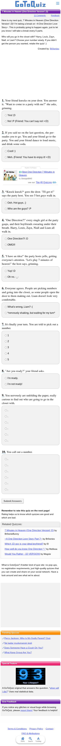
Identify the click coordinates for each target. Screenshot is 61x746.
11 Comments (40, 16)
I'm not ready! (14, 384)
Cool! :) (11, 151)
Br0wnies (54, 48)
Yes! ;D (11, 115)
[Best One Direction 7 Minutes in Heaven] (10, 175)
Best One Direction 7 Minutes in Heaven (37, 173)
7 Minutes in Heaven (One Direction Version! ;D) (29, 530)
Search (30, 741)
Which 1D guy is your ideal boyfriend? (24, 543)
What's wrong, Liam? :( (20, 306)
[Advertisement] (30, 73)
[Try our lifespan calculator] (30, 676)
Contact (49, 728)
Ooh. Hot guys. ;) (16, 202)
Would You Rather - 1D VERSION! (22, 554)
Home (23, 741)
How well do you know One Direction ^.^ (25, 549)
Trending (38, 741)
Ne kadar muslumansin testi (18, 643)
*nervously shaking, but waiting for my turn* (31, 313)
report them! (26, 710)
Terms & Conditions (17, 728)
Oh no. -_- (12, 276)
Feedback (55, 16)
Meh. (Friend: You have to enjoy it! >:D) (29, 157)
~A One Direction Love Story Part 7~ (23, 538)
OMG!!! (11, 244)
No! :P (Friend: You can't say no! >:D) (27, 121)
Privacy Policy (36, 728)
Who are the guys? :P (19, 208)
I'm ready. (12, 378)
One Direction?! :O (17, 238)
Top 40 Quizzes (44, 182)
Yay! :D (11, 271)
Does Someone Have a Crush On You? (23, 647)
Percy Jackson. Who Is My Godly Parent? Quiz (27, 638)
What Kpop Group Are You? (18, 652)
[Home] (30, 4)
